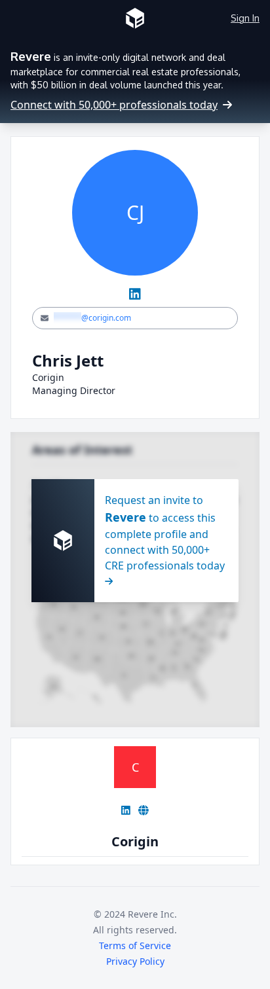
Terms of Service (135, 945)
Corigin (135, 841)
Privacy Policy (135, 961)
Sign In (245, 18)
